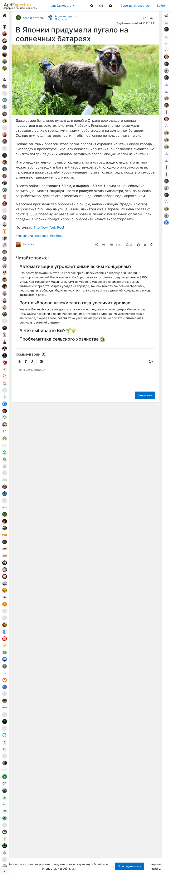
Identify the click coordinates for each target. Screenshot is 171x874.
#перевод (41, 235)
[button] (101, 5)
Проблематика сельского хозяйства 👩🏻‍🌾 (62, 339)
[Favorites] (144, 18)
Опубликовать (61, 5)
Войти (161, 5)
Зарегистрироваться (136, 5)
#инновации (24, 235)
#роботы (56, 235)
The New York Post (49, 227)
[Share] (96, 244)
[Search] (92, 5)
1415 (117, 245)
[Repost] (103, 244)
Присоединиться (130, 866)
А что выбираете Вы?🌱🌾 (47, 330)
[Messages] (101, 5)
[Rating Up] (139, 244)
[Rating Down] (151, 244)
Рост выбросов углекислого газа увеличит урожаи (75, 302)
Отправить (145, 395)
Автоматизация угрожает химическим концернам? (75, 266)
